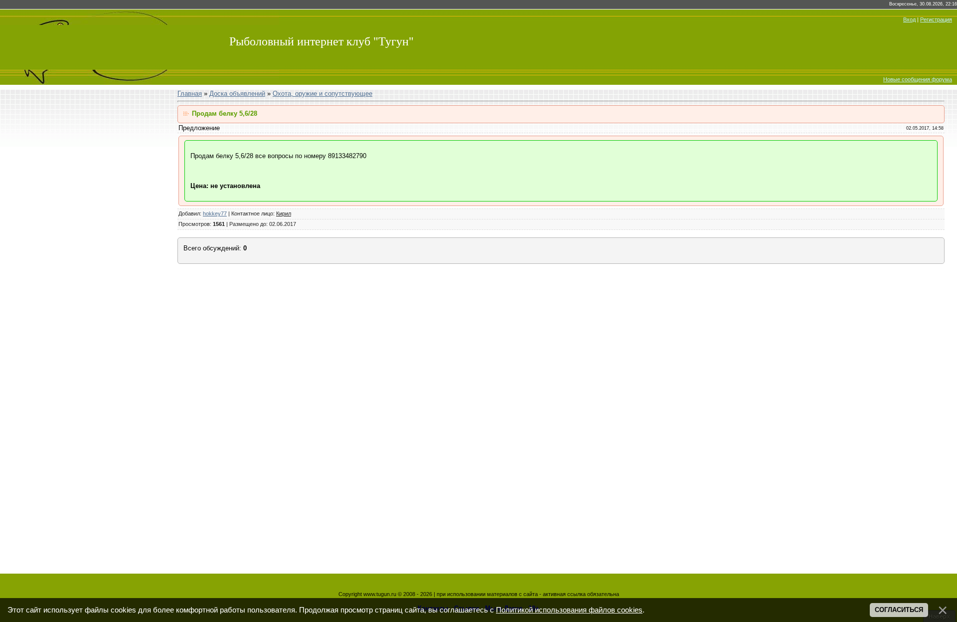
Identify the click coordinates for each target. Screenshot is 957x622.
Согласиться (899, 610)
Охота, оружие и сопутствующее (322, 93)
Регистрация (936, 19)
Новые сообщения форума (917, 79)
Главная (189, 93)
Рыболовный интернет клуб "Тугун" (321, 41)
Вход (909, 19)
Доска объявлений (237, 93)
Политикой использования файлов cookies (569, 610)
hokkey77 (215, 213)
